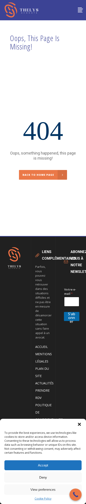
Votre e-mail (70, 291)
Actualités (44, 383)
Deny (43, 477)
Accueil (41, 347)
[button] (79, 424)
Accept (43, 465)
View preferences (43, 489)
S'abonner (71, 316)
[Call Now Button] (75, 495)
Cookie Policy (43, 498)
